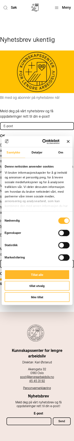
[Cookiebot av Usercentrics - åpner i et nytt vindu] (44, 141)
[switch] (63, 233)
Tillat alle (37, 274)
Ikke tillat (37, 297)
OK (2, 136)
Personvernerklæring (37, 388)
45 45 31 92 (37, 381)
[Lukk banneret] (68, 141)
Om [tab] (60, 152)
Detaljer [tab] (37, 152)
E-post (38, 413)
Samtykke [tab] (13, 152)
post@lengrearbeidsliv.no (37, 377)
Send (61, 421)
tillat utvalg (37, 286)
